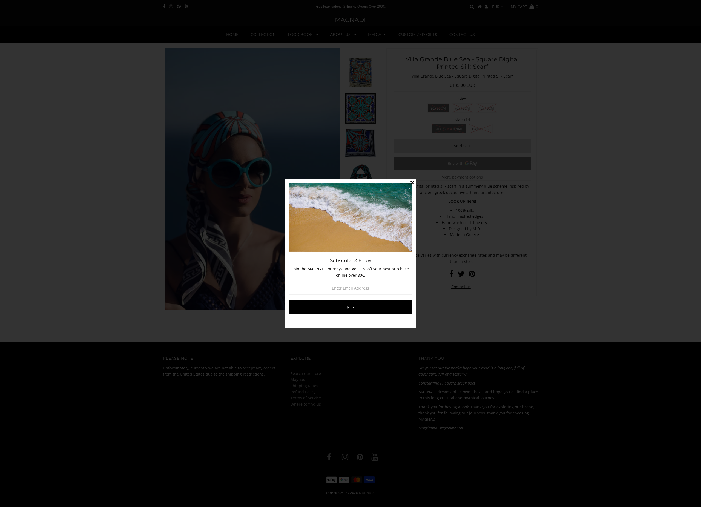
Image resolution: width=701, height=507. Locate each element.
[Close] (412, 183)
